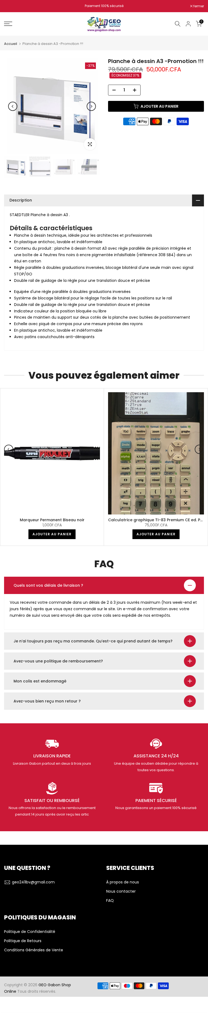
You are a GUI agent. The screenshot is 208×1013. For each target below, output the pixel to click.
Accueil (10, 43)
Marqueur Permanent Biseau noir (52, 520)
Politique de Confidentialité (29, 931)
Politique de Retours (22, 940)
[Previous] (12, 106)
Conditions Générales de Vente (33, 950)
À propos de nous (122, 882)
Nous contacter (121, 891)
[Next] (91, 106)
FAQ (110, 900)
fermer (12, 6)
